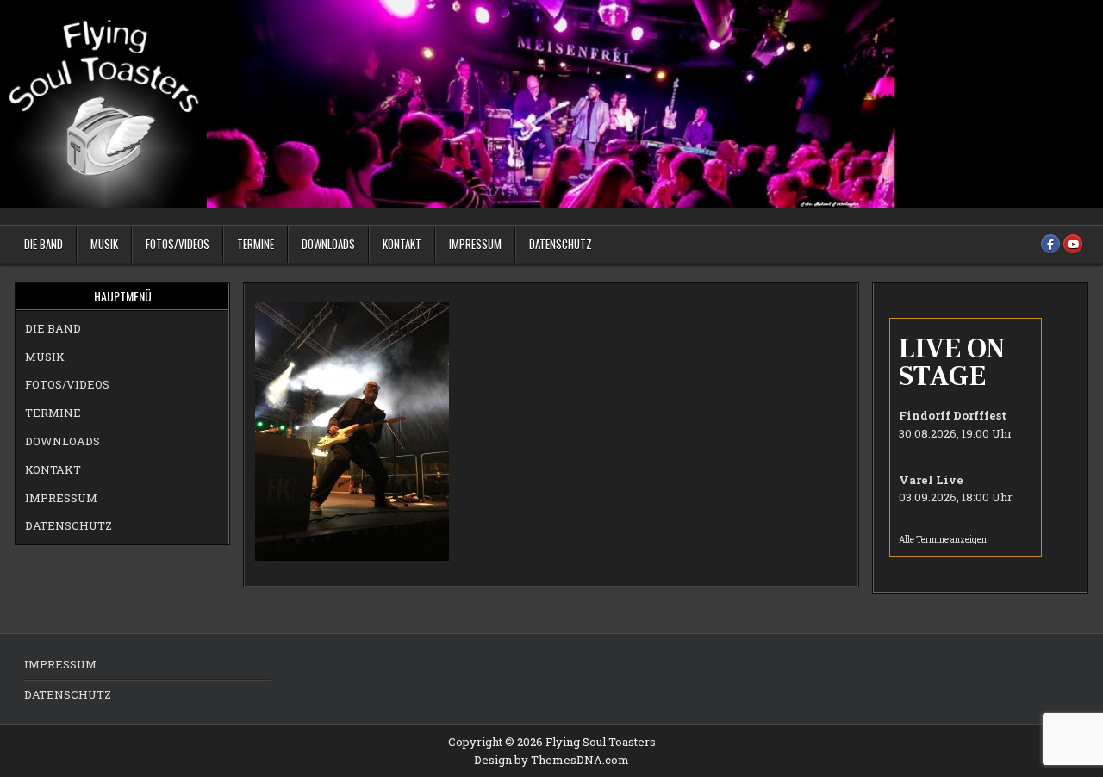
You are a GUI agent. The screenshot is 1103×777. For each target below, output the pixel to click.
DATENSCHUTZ (560, 243)
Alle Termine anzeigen (943, 539)
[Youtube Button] (1072, 243)
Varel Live (931, 480)
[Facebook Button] (1050, 243)
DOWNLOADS (328, 243)
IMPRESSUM (475, 243)
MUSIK (104, 243)
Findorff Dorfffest (952, 415)
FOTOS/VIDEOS (177, 243)
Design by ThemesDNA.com (551, 760)
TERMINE (255, 243)
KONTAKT (402, 243)
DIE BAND (43, 243)
